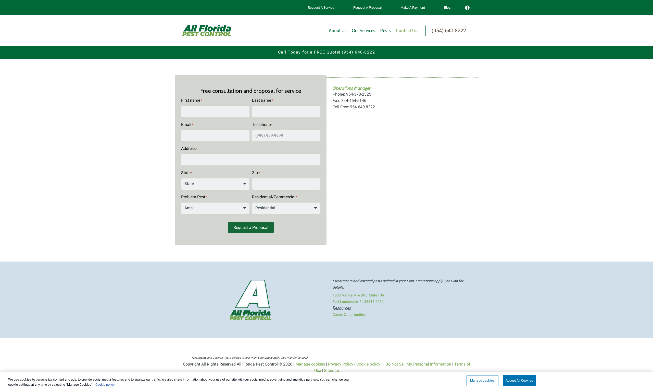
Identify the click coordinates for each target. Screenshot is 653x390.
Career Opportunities (349, 315)
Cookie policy (368, 364)
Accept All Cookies (519, 380)
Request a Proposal (250, 227)
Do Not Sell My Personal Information (418, 364)
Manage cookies (310, 364)
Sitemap (331, 370)
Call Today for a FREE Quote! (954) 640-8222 (326, 52)
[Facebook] (467, 7)
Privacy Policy (340, 364)
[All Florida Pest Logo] (206, 30)
